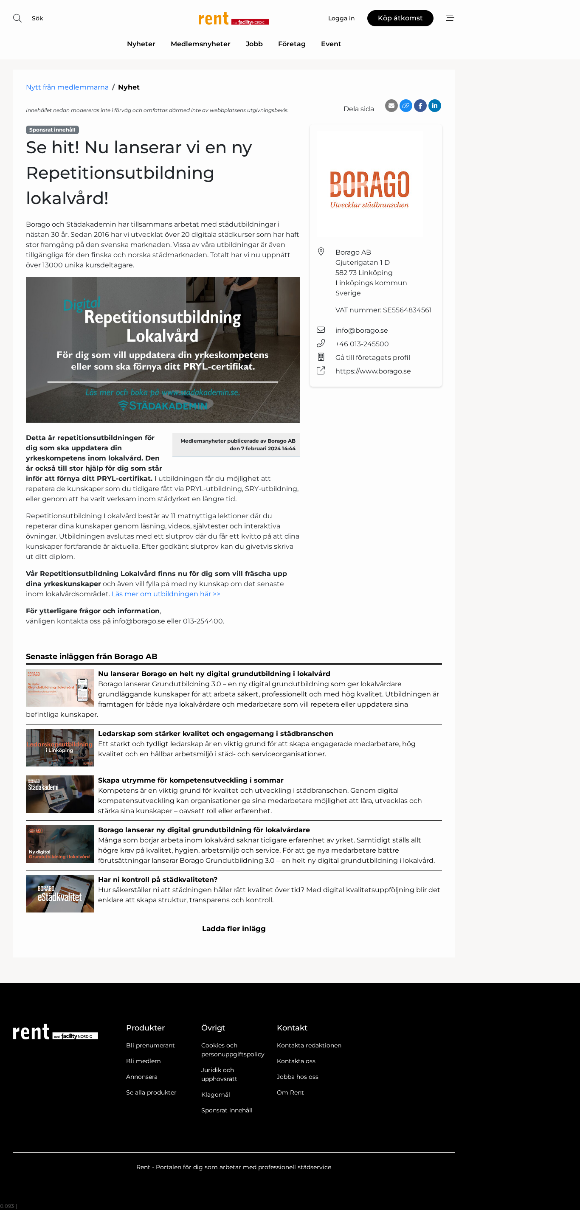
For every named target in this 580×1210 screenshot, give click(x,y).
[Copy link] (406, 105)
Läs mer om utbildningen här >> (166, 594)
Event (331, 44)
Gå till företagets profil (372, 358)
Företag (292, 44)
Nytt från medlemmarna (67, 87)
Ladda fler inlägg (234, 928)
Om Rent (290, 1092)
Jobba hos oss (297, 1077)
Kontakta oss (296, 1061)
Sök (37, 18)
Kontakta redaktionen (309, 1045)
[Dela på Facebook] (420, 105)
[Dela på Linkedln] (434, 105)
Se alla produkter (151, 1092)
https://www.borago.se (373, 371)
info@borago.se (361, 330)
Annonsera (142, 1077)
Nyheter (141, 44)
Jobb (254, 44)
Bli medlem (143, 1061)
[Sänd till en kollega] (391, 105)
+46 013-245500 (362, 344)
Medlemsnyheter (201, 44)
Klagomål (215, 1094)
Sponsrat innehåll (227, 1110)
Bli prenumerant (150, 1045)
